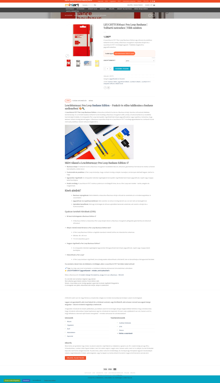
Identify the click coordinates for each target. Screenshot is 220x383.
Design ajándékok (80, 15)
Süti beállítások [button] (37, 380)
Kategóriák (80, 9)
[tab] (68, 100)
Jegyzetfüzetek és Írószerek (97, 15)
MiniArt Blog (92, 9)
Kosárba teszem (122, 69)
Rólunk (139, 1)
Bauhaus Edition (112, 82)
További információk (79, 100)
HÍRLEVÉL (146, 1)
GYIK (106, 1)
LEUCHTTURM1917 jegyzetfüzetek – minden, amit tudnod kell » (88, 271)
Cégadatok (113, 1)
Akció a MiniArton (72, 11)
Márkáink (103, 9)
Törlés (153, 57)
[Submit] (94, 5)
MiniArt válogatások (124, 9)
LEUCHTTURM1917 (109, 60)
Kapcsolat (100, 1)
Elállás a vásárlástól (126, 333)
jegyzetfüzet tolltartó (123, 82)
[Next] (98, 40)
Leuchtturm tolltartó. (135, 82)
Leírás (68, 100)
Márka (91, 100)
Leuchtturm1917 (145, 82)
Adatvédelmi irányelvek (129, 1)
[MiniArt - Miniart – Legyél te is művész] (72, 5)
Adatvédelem (71, 332)
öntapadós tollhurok (109, 83)
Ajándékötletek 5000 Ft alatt (124, 53)
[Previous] (67, 40)
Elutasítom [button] (26, 380)
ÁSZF (119, 1)
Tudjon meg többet (50, 380)
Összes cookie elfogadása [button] (12, 380)
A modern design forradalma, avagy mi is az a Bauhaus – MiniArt (101, 275)
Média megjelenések (141, 9)
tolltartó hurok (119, 83)
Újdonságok (70, 9)
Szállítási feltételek (125, 323)
